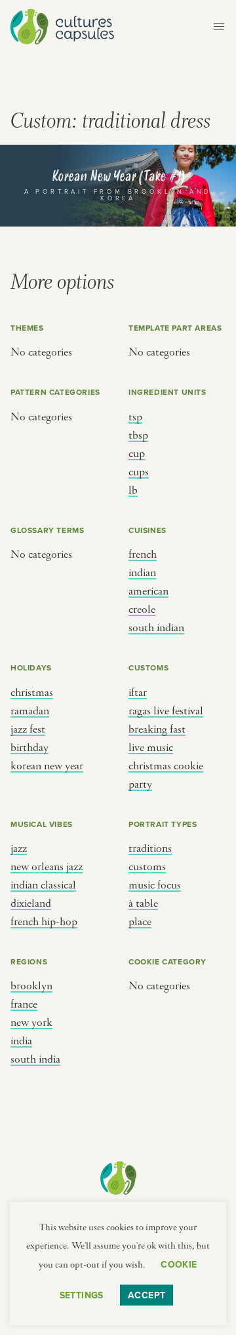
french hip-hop (43, 921)
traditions (150, 848)
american (148, 591)
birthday (29, 747)
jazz (18, 848)
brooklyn (31, 986)
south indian (156, 627)
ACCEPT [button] (147, 1295)
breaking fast (157, 729)
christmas (31, 692)
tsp (135, 417)
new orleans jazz (46, 866)
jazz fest (27, 729)
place (139, 921)
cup (136, 453)
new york (31, 1022)
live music (150, 747)
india (21, 1041)
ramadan (29, 711)
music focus (154, 885)
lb (133, 490)
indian (142, 572)
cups (138, 472)
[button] (219, 27)
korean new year (46, 766)
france (23, 1004)
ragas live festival (165, 711)
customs (147, 866)
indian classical (43, 885)
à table (143, 903)
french (142, 554)
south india (35, 1059)
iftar (137, 692)
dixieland (30, 903)
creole (141, 609)
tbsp (138, 435)
